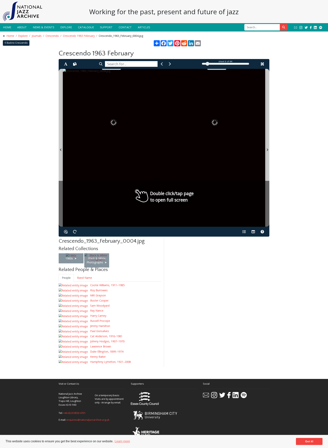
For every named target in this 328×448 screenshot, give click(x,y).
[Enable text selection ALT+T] (66, 64)
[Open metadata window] (244, 232)
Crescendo (52, 36)
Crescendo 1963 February (79, 36)
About (22, 27)
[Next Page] (267, 148)
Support (106, 27)
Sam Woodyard (99, 305)
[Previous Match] (162, 64)
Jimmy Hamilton (99, 326)
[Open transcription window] (75, 64)
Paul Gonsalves (99, 331)
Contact (125, 27)
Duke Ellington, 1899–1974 (106, 351)
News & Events (43, 27)
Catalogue (86, 27)
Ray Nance (96, 310)
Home (7, 27)
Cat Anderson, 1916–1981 (105, 336)
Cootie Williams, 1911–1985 (107, 285)
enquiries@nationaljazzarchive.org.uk (87, 419)
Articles (144, 27)
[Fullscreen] (262, 64)
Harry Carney (97, 315)
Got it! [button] (309, 441)
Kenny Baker (97, 356)
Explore (66, 27)
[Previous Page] (61, 148)
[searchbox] (131, 64)
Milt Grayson (97, 295)
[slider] (207, 64)
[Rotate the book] (75, 232)
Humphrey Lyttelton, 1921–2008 (110, 362)
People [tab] (66, 278)
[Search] (101, 64)
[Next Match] (170, 64)
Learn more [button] (122, 441)
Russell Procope (99, 321)
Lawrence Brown (100, 346)
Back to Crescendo (17, 42)
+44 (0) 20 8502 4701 (74, 413)
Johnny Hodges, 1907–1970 (107, 341)
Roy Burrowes (98, 290)
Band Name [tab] (84, 278)
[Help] (262, 232)
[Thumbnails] (253, 232)
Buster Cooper (99, 300)
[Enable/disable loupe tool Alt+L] (66, 232)
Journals (37, 36)
